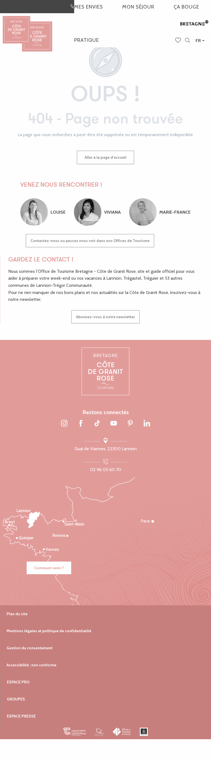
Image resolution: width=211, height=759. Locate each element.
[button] (187, 40)
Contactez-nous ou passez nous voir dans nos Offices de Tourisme (89, 240)
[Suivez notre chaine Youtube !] (114, 423)
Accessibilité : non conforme (31, 664)
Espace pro (18, 682)
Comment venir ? (49, 567)
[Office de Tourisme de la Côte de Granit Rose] (37, 31)
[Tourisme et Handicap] (143, 732)
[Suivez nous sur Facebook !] (81, 423)
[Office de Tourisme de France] (121, 732)
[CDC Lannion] (74, 732)
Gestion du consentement (29, 647)
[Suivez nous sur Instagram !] (64, 423)
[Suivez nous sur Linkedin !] (146, 423)
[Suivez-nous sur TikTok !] (97, 423)
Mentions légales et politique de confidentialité (49, 630)
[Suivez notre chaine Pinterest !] (130, 423)
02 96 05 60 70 (105, 469)
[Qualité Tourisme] (99, 732)
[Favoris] (178, 40)
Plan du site (17, 613)
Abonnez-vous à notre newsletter (105, 316)
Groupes (16, 699)
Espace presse (21, 716)
